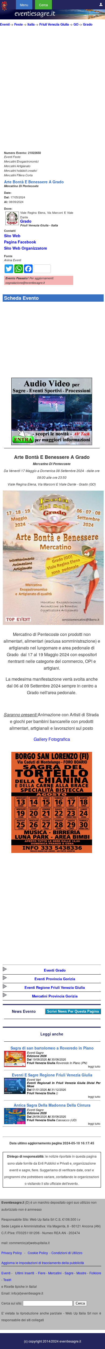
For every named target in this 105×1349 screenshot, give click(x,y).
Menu (24, 4)
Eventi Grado (55, 970)
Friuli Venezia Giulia (54, 24)
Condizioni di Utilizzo (66, 1252)
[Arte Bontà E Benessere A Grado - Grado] (53, 623)
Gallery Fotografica (52, 739)
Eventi (5, 24)
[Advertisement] (52, 97)
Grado (87, 24)
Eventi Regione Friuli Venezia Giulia (54, 987)
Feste (18, 24)
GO (76, 24)
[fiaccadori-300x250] (51, 443)
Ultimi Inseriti (24, 1273)
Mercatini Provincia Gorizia (55, 996)
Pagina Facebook (20, 242)
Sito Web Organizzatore (25, 248)
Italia (31, 24)
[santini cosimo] (51, 851)
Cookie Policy (38, 1252)
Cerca (43, 4)
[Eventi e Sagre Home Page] (4, 9)
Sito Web (12, 235)
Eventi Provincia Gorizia (54, 978)
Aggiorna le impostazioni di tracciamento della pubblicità (42, 1262)
